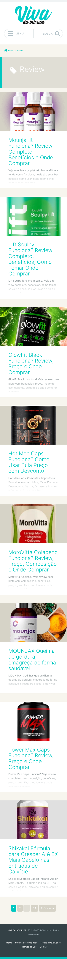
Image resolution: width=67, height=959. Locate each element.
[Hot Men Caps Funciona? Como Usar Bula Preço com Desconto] (33, 425)
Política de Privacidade (26, 942)
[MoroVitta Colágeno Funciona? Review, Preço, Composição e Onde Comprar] (33, 523)
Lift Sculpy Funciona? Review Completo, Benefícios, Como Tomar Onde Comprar (30, 259)
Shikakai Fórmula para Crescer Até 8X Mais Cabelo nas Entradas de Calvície (33, 860)
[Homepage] (33, 15)
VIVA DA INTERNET (17, 930)
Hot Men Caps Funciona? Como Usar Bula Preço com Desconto (29, 462)
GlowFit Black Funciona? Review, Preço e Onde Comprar (31, 363)
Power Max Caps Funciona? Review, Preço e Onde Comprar (31, 758)
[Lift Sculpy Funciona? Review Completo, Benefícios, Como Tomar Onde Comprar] (33, 216)
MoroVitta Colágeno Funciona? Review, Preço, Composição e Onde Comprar (33, 561)
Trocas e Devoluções (51, 942)
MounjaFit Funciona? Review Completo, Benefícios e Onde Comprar (30, 151)
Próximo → (47, 908)
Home (9, 942)
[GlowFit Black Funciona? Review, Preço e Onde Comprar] (33, 326)
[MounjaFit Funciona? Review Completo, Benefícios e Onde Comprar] (33, 111)
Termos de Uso (29, 946)
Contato (44, 946)
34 (34, 908)
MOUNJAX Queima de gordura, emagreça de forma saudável (32, 660)
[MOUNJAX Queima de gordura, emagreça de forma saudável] (33, 622)
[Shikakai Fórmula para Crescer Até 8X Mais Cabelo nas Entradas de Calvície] (33, 819)
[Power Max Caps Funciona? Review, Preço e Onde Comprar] (33, 721)
